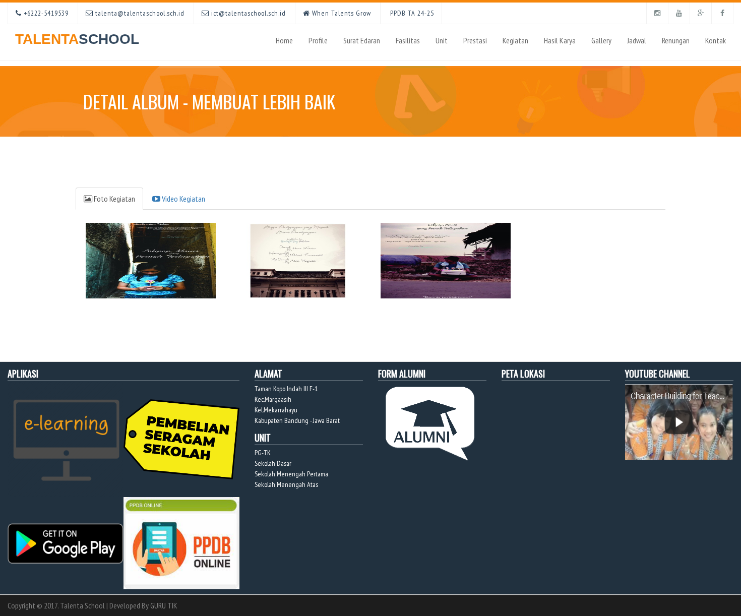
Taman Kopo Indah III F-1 (286, 388)
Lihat (149, 267)
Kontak (715, 40)
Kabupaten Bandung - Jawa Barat (297, 420)
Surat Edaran (361, 40)
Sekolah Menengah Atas (286, 484)
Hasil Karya (560, 40)
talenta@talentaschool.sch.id (138, 13)
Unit (442, 40)
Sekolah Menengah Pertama (291, 473)
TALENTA (77, 39)
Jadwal (636, 40)
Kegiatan (515, 40)
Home (284, 40)
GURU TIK (163, 605)
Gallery (601, 40)
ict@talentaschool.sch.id (247, 13)
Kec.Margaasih (273, 399)
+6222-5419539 (45, 13)
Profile (318, 40)
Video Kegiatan (182, 199)
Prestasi (475, 40)
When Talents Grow (340, 13)
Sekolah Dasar (273, 463)
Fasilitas (408, 40)
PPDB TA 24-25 (411, 13)
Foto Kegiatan (113, 199)
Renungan (676, 40)
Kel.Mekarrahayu (276, 409)
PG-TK (263, 452)
